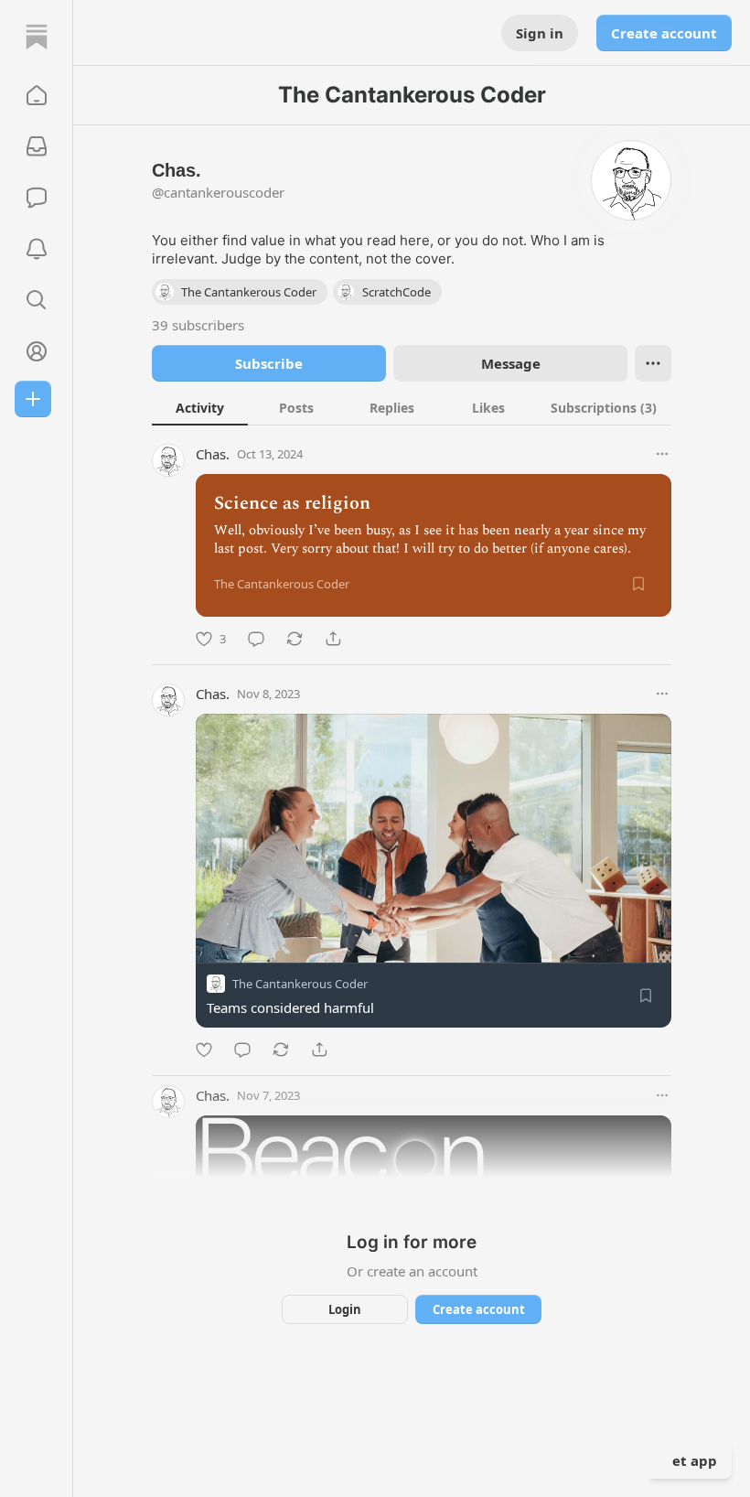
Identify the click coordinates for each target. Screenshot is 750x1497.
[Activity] (37, 249)
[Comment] (256, 638)
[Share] (332, 638)
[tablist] (411, 407)
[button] (37, 95)
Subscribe (269, 363)
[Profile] (37, 351)
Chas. (213, 454)
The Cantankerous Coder (300, 983)
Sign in (539, 33)
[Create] (33, 399)
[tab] (200, 407)
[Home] (37, 37)
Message (511, 363)
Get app (689, 1460)
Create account (664, 33)
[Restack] (294, 638)
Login (344, 1309)
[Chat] (37, 198)
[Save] (638, 583)
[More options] (662, 453)
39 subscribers (198, 325)
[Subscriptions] (37, 146)
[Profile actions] (653, 363)
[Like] (204, 1049)
